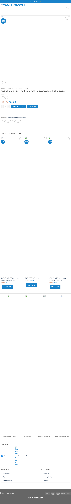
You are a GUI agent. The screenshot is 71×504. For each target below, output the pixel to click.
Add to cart (18, 106)
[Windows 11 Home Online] (36, 206)
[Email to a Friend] (9, 121)
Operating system (21, 88)
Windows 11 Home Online (32, 279)
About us (46, 473)
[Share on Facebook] (6, 121)
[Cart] (67, 7)
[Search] (61, 7)
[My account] (57, 7)
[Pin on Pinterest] (13, 121)
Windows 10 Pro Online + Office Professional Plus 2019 (11, 279)
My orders (6, 477)
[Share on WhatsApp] (3, 121)
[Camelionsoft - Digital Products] (27, 7)
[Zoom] (4, 82)
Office (9, 117)
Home (3, 88)
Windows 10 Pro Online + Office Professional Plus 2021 (58, 279)
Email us (6, 456)
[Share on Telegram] (19, 121)
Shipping (46, 480)
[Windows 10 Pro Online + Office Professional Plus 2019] (12, 206)
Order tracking (7, 480)
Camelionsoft (22, 456)
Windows (10, 88)
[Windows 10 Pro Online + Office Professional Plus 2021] (59, 206)
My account (6, 473)
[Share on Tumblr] (16, 121)
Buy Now (32, 106)
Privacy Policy (48, 477)
